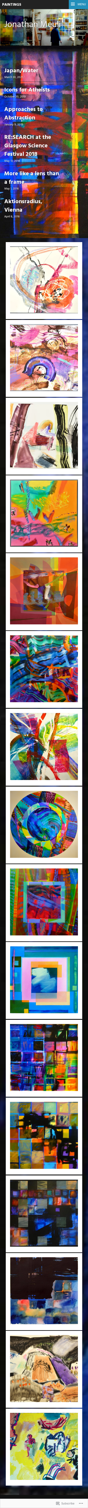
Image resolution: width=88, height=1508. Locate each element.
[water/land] (44, 358)
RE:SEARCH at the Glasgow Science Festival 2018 (27, 146)
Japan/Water (21, 70)
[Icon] (44, 591)
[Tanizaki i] (44, 1291)
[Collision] (44, 747)
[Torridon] (44, 436)
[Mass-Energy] (44, 825)
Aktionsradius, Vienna (23, 206)
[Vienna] (44, 980)
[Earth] (44, 902)
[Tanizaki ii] (44, 1214)
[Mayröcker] (44, 1058)
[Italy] (44, 1447)
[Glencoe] (44, 1369)
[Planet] (44, 280)
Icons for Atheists (27, 90)
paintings (11, 5)
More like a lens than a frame (31, 178)
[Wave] (44, 669)
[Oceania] (44, 1136)
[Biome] (44, 514)
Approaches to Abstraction (23, 114)
